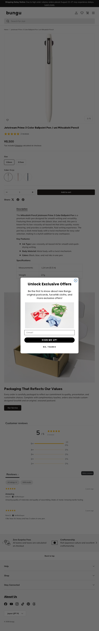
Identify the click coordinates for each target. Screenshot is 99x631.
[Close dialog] (75, 280)
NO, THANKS (49, 347)
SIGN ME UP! (49, 339)
